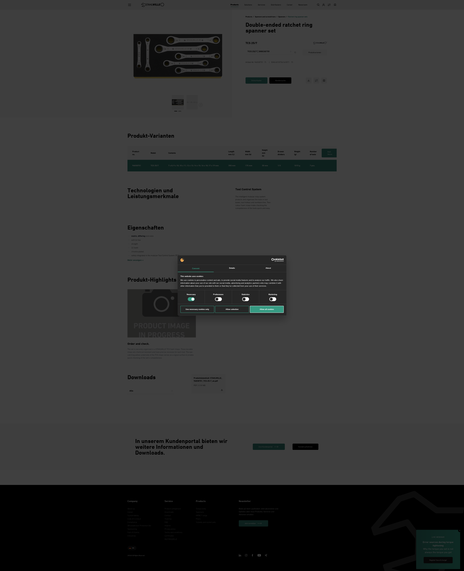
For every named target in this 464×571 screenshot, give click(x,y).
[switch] (218, 299)
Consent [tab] (195, 268)
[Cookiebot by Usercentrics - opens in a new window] (273, 260)
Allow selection (232, 309)
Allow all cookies (267, 309)
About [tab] (268, 268)
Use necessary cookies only (197, 309)
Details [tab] (232, 268)
